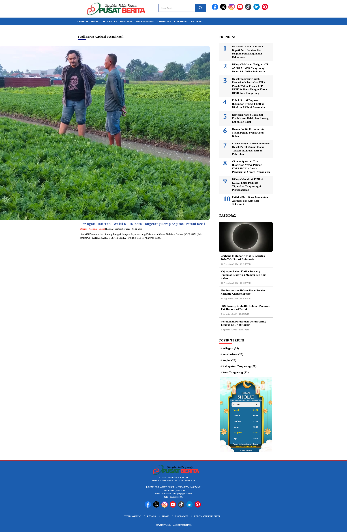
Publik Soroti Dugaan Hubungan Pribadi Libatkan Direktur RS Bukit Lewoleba (248, 104)
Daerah (95, 21)
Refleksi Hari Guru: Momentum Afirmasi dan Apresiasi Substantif (250, 201)
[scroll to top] (333, 526)
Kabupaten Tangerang (239, 366)
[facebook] (215, 9)
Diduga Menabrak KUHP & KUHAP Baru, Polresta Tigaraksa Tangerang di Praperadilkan (247, 185)
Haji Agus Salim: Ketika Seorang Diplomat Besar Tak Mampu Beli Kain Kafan (243, 275)
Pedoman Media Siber (207, 516)
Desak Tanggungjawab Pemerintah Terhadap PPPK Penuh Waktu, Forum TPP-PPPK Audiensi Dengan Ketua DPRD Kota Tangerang (249, 86)
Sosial (102, 228)
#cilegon (231, 348)
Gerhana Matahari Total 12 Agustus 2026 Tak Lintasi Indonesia (243, 257)
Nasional (82, 21)
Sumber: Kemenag (246, 450)
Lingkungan (164, 21)
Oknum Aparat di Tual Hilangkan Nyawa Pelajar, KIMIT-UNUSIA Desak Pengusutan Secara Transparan (251, 167)
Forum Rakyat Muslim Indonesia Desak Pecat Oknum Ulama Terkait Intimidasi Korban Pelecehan (251, 149)
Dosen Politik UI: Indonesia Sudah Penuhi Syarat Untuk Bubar (248, 132)
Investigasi (181, 21)
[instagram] (232, 9)
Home (165, 516)
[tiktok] (249, 9)
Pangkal (196, 21)
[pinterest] (265, 9)
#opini (229, 360)
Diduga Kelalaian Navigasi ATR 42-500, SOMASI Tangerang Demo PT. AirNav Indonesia (250, 68)
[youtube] (240, 9)
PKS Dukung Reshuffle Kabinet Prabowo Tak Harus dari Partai (245, 307)
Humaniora (110, 21)
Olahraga (126, 21)
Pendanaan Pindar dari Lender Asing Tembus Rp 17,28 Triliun (243, 323)
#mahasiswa (233, 354)
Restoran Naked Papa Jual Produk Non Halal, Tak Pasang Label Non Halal (250, 118)
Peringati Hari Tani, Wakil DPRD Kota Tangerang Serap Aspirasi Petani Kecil (142, 223)
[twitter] (224, 9)
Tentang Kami (132, 516)
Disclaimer (181, 516)
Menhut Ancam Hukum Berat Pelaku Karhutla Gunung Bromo (243, 292)
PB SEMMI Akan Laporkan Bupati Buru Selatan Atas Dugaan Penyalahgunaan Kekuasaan (247, 52)
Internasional (145, 21)
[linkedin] (257, 9)
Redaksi (151, 516)
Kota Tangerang (236, 372)
